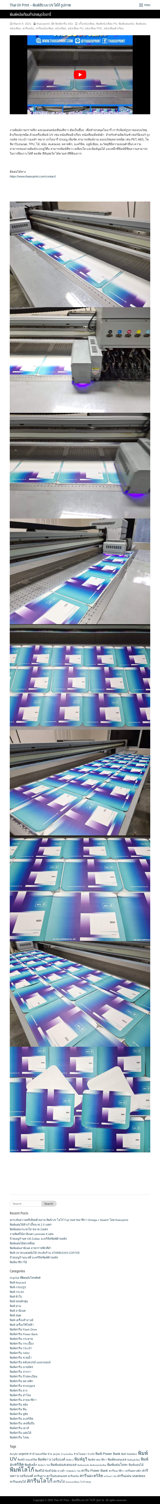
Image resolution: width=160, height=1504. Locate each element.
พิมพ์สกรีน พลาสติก (21, 1381)
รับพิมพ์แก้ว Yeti (73, 1471)
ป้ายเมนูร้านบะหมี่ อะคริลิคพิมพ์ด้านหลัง (34, 1257)
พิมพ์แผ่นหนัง (126, 23)
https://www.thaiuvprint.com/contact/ (33, 176)
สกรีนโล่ (59, 1481)
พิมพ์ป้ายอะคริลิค (27, 1459)
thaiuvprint (43, 23)
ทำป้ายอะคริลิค (38, 1454)
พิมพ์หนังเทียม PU (106, 23)
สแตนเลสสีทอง (72, 1482)
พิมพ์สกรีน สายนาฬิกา (23, 1399)
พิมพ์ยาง (70, 1460)
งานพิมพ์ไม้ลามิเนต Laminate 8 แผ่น (31, 1234)
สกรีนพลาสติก (133, 1470)
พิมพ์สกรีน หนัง (64, 23)
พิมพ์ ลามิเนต (18, 1310)
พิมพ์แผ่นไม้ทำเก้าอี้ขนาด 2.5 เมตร (31, 1224)
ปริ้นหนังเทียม (86, 23)
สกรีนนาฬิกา (116, 1470)
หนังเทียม (60, 28)
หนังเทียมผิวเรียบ (114, 28)
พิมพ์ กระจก (17, 1291)
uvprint (23, 1454)
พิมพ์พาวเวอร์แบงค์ (51, 1459)
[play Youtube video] (80, 74)
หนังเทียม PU (75, 28)
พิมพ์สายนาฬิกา (97, 1459)
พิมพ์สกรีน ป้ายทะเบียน (23, 1376)
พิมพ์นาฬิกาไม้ (18, 1262)
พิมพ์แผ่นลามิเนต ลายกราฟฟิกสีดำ (30, 1248)
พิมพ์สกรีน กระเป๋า (21, 1348)
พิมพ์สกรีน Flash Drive (23, 1329)
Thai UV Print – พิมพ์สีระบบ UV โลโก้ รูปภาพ (40, 5)
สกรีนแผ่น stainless (131, 1476)
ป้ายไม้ (91, 1454)
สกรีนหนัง (28, 28)
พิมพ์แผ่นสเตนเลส (64, 1465)
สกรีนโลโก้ (39, 1481)
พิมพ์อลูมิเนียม (133, 1460)
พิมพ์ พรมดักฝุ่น (19, 1301)
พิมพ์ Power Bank (107, 1454)
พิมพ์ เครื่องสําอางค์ (21, 1320)
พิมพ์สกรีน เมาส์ (19, 1428)
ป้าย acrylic (54, 1454)
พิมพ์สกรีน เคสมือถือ (22, 1423)
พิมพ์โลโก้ (22, 1469)
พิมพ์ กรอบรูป (18, 1287)
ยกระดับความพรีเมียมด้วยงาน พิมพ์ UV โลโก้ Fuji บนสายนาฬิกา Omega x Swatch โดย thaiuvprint (69, 1219)
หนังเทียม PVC (93, 28)
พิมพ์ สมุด (15, 1315)
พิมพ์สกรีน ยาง (18, 1390)
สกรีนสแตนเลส (56, 1476)
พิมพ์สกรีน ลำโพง (20, 1395)
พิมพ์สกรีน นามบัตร (21, 1367)
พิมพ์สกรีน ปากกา (20, 1371)
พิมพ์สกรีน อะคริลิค (21, 1418)
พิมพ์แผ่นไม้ (136, 1464)
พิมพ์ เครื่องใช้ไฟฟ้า (22, 1324)
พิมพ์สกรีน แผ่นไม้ (20, 1432)
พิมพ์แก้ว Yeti (44, 1465)
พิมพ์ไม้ (39, 1470)
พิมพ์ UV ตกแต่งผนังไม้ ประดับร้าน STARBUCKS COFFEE (45, 1252)
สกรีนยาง (40, 1476)
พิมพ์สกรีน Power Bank (24, 1334)
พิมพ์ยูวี (80, 1459)
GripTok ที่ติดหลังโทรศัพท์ (25, 1277)
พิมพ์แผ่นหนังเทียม (98, 1465)
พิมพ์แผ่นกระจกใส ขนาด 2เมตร (29, 1229)
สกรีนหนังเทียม (44, 28)
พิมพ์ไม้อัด (51, 1470)
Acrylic (14, 1453)
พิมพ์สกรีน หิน (18, 1409)
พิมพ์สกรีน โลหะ (19, 1437)
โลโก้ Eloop (85, 1482)
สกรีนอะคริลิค (91, 1475)
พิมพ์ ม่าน (15, 1306)
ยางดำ (61, 1470)
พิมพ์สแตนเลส (117, 1459)
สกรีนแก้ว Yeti (110, 1476)
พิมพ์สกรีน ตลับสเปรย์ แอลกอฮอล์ (30, 1362)
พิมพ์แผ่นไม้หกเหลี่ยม (22, 1243)
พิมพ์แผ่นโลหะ (117, 1465)
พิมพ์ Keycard (18, 1282)
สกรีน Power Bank (94, 1470)
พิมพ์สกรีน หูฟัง (19, 1414)
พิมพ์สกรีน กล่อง (19, 1353)
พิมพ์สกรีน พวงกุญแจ (22, 1385)
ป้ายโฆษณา (80, 1454)
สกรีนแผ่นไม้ (18, 1481)
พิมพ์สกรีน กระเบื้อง (22, 1343)
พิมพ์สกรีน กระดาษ (21, 1338)
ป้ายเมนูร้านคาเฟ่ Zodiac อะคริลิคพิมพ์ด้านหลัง (38, 1238)
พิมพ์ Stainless (129, 1454)
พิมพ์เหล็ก (31, 1464)
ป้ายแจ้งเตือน (67, 1454)
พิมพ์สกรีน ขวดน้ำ (21, 1357)
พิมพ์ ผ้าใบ (16, 1296)
